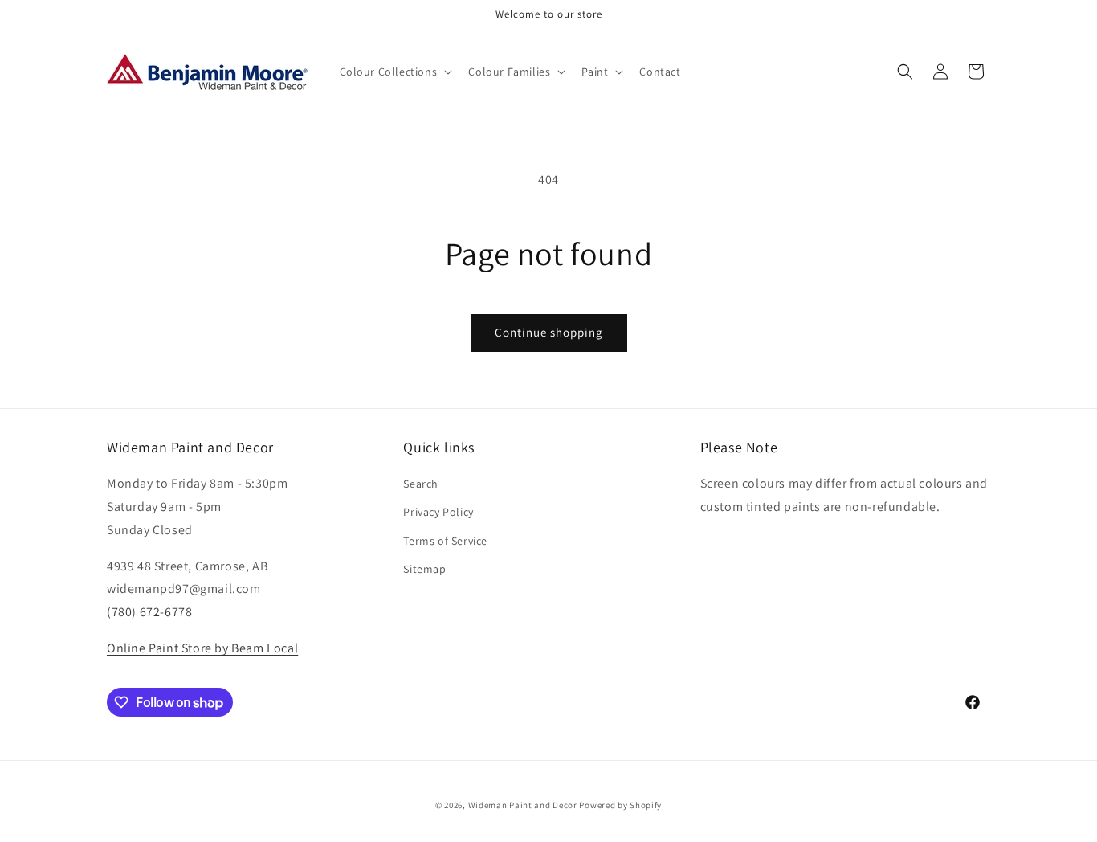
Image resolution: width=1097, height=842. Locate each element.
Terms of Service (445, 540)
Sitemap (424, 569)
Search (420, 483)
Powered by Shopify (620, 805)
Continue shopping (549, 332)
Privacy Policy (438, 512)
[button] (394, 71)
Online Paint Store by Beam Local (202, 648)
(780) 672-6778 (149, 611)
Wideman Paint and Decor (522, 805)
